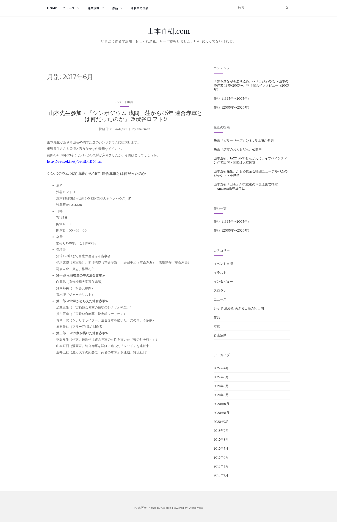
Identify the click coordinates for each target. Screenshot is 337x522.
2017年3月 (221, 475)
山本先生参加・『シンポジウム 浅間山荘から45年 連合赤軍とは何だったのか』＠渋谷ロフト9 (126, 116)
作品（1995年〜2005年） (232, 98)
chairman (143, 129)
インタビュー (223, 281)
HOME (52, 8)
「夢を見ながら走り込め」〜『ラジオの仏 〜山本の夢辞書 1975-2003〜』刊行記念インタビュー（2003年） (251, 85)
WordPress (196, 507)
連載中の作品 (140, 8)
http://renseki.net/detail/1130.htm (74, 161)
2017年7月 (221, 448)
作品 (115, 8)
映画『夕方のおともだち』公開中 (238, 149)
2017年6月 (221, 457)
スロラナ (220, 290)
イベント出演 (124, 102)
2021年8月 (221, 386)
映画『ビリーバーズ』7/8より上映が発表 (244, 140)
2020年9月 (221, 404)
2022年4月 (221, 368)
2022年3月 (221, 377)
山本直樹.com (168, 31)
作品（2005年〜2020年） (232, 107)
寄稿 (217, 326)
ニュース (69, 8)
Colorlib (166, 507)
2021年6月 (221, 395)
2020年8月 (221, 413)
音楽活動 (93, 8)
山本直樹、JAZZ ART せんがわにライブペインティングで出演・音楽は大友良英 (250, 160)
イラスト (220, 273)
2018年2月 (221, 431)
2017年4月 (221, 466)
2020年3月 (221, 422)
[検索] (287, 7)
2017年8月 (221, 439)
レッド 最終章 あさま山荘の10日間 (239, 308)
